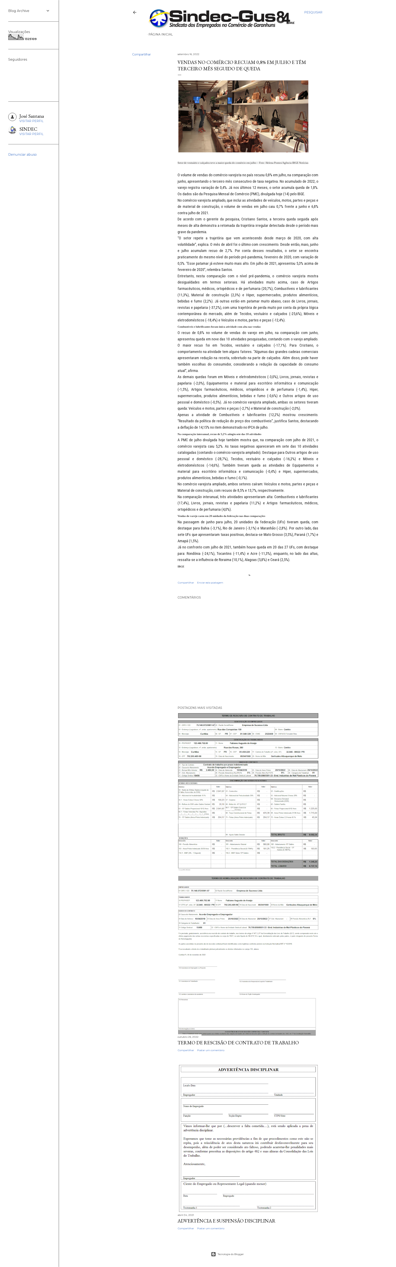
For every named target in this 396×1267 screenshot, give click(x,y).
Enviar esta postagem (210, 582)
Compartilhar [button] (141, 54)
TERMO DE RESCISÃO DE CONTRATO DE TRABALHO (238, 1042)
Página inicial (160, 34)
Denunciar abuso (22, 154)
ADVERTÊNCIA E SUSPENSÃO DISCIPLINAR (227, 1221)
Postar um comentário (210, 1050)
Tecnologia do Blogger (231, 1254)
